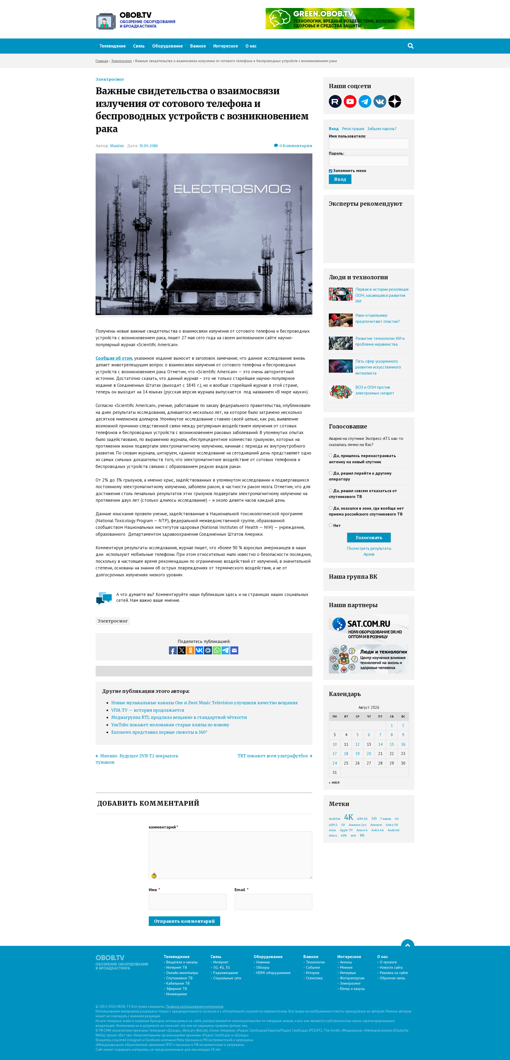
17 (335, 753)
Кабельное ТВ (178, 983)
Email (242, 889)
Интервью (348, 972)
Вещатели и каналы (182, 962)
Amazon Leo (358, 825)
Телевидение (112, 46)
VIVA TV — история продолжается (147, 710)
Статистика (314, 978)
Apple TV (346, 830)
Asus (332, 830)
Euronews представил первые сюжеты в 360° (159, 732)
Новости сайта (391, 967)
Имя (154, 889)
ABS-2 (333, 825)
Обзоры (262, 967)
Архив (369, 554)
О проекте (388, 962)
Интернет (220, 962)
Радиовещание (225, 972)
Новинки (263, 962)
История (312, 972)
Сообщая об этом (114, 358)
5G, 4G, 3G (221, 967)
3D (343, 825)
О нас (251, 46)
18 (346, 753)
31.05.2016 (148, 145)
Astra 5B (392, 825)
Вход (334, 128)
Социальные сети (227, 978)
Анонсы (346, 962)
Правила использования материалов (194, 1006)
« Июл (334, 782)
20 (369, 753)
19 (357, 753)
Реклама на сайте (394, 972)
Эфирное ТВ (176, 988)
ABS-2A (362, 819)
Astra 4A (377, 830)
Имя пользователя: (347, 136)
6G (397, 819)
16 (403, 744)
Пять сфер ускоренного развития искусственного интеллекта (378, 367)
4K (348, 817)
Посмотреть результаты (369, 548)
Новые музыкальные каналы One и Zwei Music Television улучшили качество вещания (204, 702)
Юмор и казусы (352, 988)
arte (353, 835)
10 (335, 744)
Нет (337, 525)
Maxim (117, 145)
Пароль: (336, 153)
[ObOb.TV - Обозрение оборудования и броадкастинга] (135, 19)
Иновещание (176, 994)
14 (380, 744)
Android (393, 830)
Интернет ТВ (176, 967)
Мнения (346, 967)
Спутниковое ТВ (179, 978)
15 (392, 744)
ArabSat (334, 819)
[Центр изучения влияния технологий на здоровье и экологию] (340, 28)
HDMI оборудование (273, 972)
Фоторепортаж (352, 978)
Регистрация (353, 128)
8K (362, 835)
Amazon (376, 825)
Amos (333, 835)
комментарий (163, 827)
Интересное (225, 46)
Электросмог (110, 79)
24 (335, 763)
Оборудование (167, 46)
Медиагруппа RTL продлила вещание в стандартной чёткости (179, 717)
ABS (344, 835)
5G (374, 818)
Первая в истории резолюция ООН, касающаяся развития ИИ (382, 295)
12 (357, 744)
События (313, 967)
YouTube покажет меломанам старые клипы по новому (170, 724)
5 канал (385, 819)
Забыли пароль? (382, 128)
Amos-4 (362, 830)
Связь (139, 46)
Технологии (315, 962)
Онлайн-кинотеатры (182, 972)
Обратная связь (392, 978)
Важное (198, 46)
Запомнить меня (349, 170)
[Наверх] (407, 945)
